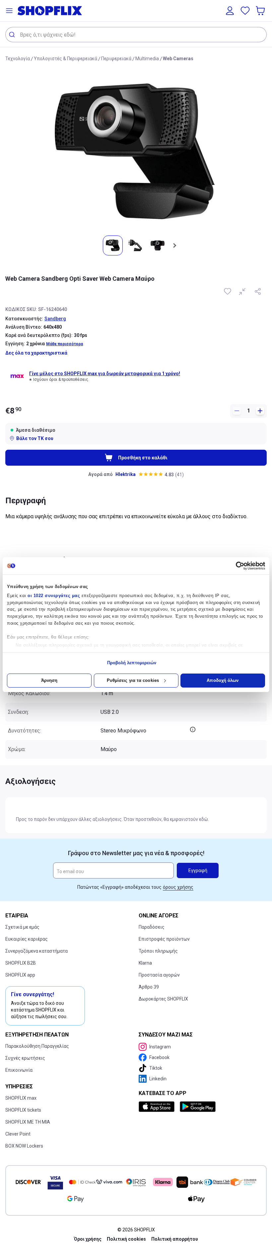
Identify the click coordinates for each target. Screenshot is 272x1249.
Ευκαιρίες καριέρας (26, 939)
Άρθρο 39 (149, 987)
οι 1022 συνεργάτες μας (54, 595)
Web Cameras (178, 58)
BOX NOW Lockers (24, 1146)
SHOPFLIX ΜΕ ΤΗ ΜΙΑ (27, 1122)
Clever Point (18, 1134)
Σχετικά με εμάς (22, 927)
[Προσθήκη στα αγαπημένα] (228, 291)
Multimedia (147, 58)
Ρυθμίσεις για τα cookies (133, 680)
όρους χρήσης (178, 887)
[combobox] (136, 34)
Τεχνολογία (17, 58)
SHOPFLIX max (20, 1098)
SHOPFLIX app (20, 975)
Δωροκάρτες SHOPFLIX (163, 999)
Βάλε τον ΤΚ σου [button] (34, 438)
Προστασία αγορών (159, 975)
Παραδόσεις (152, 927)
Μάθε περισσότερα (64, 344)
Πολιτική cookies (126, 1239)
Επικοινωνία (19, 1070)
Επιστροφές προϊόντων (164, 939)
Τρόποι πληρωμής (158, 951)
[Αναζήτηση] (13, 34)
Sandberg (55, 318)
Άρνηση (49, 680)
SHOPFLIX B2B (20, 963)
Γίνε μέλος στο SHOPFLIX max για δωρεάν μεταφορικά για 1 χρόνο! (104, 373)
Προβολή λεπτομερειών (132, 662)
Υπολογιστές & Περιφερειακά (65, 58)
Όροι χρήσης (88, 1239)
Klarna (145, 963)
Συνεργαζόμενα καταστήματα (36, 951)
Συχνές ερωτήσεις (25, 1058)
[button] (9, 11)
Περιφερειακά (116, 58)
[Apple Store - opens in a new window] (158, 1107)
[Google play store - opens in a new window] (197, 1107)
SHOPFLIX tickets (23, 1110)
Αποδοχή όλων (222, 680)
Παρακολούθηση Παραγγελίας (37, 1046)
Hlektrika (125, 474)
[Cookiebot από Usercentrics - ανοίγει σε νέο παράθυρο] (236, 565)
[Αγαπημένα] (245, 11)
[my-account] (230, 11)
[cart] (261, 11)
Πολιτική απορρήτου (174, 1239)
